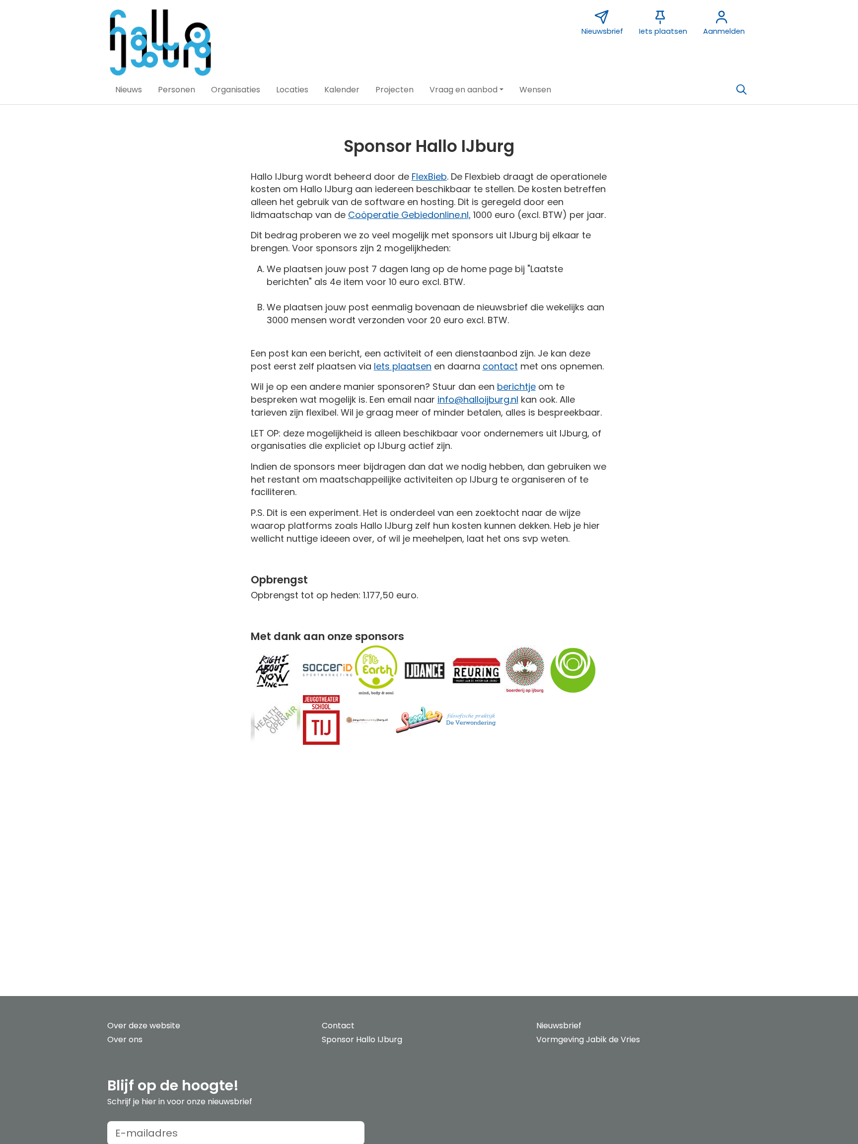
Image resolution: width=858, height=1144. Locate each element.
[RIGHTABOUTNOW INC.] (275, 669)
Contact (338, 1025)
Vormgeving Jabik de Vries (588, 1039)
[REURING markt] (476, 669)
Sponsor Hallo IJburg (362, 1039)
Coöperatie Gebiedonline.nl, (409, 215)
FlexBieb (429, 176)
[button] (128, 90)
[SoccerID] (328, 669)
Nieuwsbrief (558, 1025)
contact (500, 366)
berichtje (516, 386)
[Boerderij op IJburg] (525, 669)
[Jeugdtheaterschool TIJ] (321, 719)
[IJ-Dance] (424, 669)
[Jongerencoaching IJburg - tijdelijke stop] (367, 719)
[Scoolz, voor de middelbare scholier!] (419, 719)
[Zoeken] (741, 89)
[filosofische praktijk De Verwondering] (471, 719)
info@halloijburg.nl (477, 399)
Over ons (125, 1039)
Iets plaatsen (402, 366)
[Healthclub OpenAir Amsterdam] (275, 719)
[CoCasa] (573, 669)
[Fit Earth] (376, 669)
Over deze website (143, 1025)
